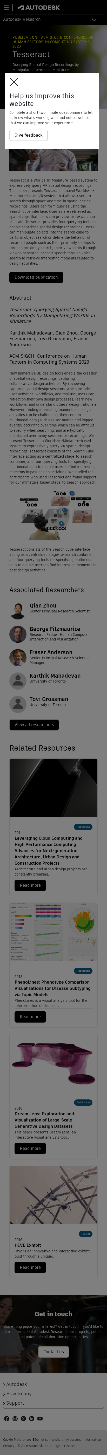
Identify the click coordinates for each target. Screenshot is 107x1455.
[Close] (12, 82)
